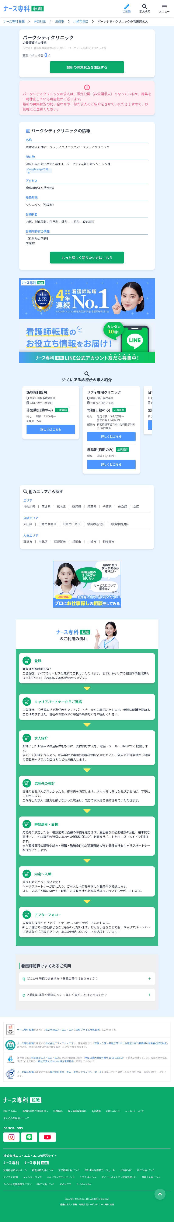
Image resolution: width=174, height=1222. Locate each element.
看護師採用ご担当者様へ (35, 1111)
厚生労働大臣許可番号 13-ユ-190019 (104, 1057)
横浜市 (76, 541)
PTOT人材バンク (146, 1170)
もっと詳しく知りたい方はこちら (87, 257)
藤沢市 (27, 541)
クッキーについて (134, 1111)
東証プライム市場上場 (87, 1029)
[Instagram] (11, 1137)
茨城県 (46, 506)
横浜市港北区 (96, 524)
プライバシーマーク (90, 1072)
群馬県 (76, 506)
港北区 (43, 541)
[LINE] (29, 1137)
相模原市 (109, 541)
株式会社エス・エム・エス (59, 1029)
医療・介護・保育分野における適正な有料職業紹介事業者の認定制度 (130, 1043)
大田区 (27, 524)
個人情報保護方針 (77, 1111)
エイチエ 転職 (10, 1177)
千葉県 (107, 506)
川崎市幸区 (80, 21)
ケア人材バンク (88, 1177)
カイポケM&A (83, 1184)
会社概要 (96, 1111)
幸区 (136, 506)
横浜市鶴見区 (120, 524)
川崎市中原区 (47, 524)
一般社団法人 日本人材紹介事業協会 (55, 1061)
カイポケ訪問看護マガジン (17, 1184)
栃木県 (61, 506)
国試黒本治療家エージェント (100, 1170)
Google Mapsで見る (37, 170)
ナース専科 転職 (14, 21)
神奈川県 (40, 21)
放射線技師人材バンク (15, 1170)
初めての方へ (10, 1111)
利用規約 (58, 1111)
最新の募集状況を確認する (87, 67)
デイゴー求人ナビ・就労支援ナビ (118, 1177)
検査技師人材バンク (42, 1170)
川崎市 (59, 21)
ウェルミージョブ (32, 1177)
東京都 (122, 506)
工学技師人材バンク (69, 1170)
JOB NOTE (126, 1170)
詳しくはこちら (50, 429)
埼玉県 (91, 506)
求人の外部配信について (16, 1118)
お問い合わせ (113, 1111)
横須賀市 (60, 541)
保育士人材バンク (151, 1177)
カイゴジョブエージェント (61, 1177)
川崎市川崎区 (72, 524)
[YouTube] (47, 1137)
